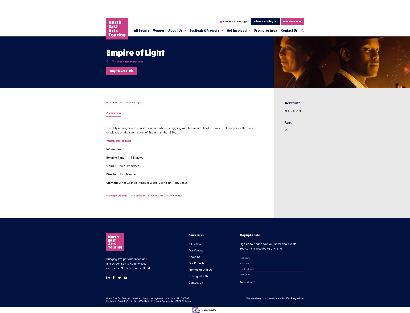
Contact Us (289, 30)
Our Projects (196, 263)
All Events (141, 30)
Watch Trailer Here (119, 141)
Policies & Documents (162, 301)
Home (109, 102)
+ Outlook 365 (156, 195)
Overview (113, 113)
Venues (158, 30)
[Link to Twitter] (119, 277)
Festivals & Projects (204, 30)
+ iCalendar (138, 195)
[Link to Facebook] (113, 277)
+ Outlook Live (174, 195)
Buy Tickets (118, 71)
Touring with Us (198, 276)
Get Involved (237, 30)
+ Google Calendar (117, 195)
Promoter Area (265, 30)
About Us (175, 30)
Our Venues (196, 250)
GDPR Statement (183, 301)
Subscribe (246, 282)
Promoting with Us (200, 269)
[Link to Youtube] (125, 277)
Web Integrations (295, 298)
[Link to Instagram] (108, 277)
